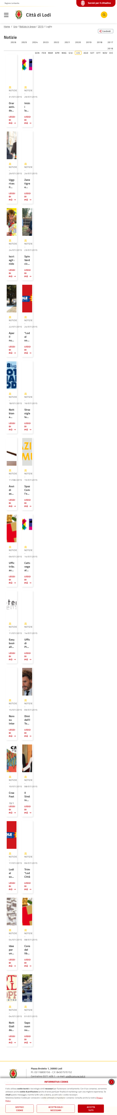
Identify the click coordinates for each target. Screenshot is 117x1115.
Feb (44, 52)
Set (92, 52)
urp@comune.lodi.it (75, 1076)
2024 (35, 42)
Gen (37, 52)
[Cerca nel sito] (104, 14)
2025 (24, 42)
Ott (98, 52)
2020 (78, 42)
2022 (56, 42)
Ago (86, 52)
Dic (111, 52)
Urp (15, 26)
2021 (67, 42)
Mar (50, 52)
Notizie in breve (27, 26)
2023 (46, 42)
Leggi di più (11, 120)
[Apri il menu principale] (8, 15)
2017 (110, 42)
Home (7, 26)
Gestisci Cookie (19, 1108)
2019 (89, 42)
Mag (64, 52)
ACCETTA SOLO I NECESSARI (55, 1108)
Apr (57, 52)
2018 (100, 42)
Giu (71, 52)
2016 (110, 48)
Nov (105, 52)
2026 (13, 42)
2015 (40, 26)
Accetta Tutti (91, 1108)
